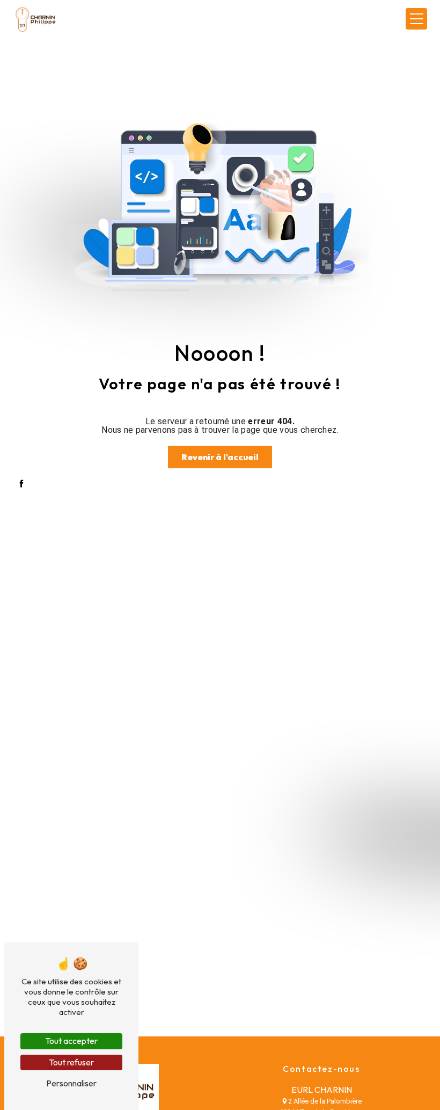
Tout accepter (71, 1040)
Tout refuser (71, 1062)
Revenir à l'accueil (220, 457)
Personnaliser (71, 1083)
